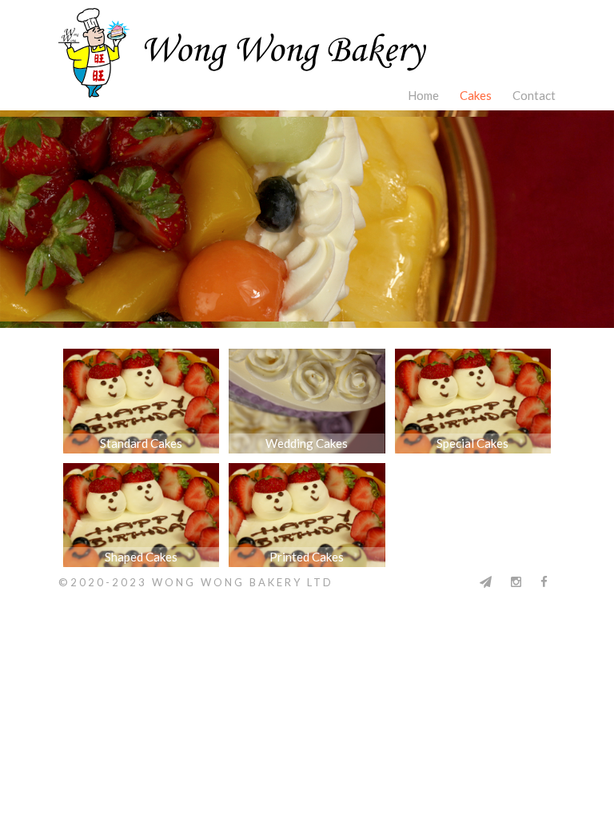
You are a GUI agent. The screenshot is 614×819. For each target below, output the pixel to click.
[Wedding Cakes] (307, 358)
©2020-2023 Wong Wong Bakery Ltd (195, 582)
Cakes (476, 95)
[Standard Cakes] (141, 358)
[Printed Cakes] (307, 472)
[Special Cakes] (473, 358)
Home (423, 95)
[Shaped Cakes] (141, 472)
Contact (534, 95)
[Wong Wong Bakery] (307, 40)
